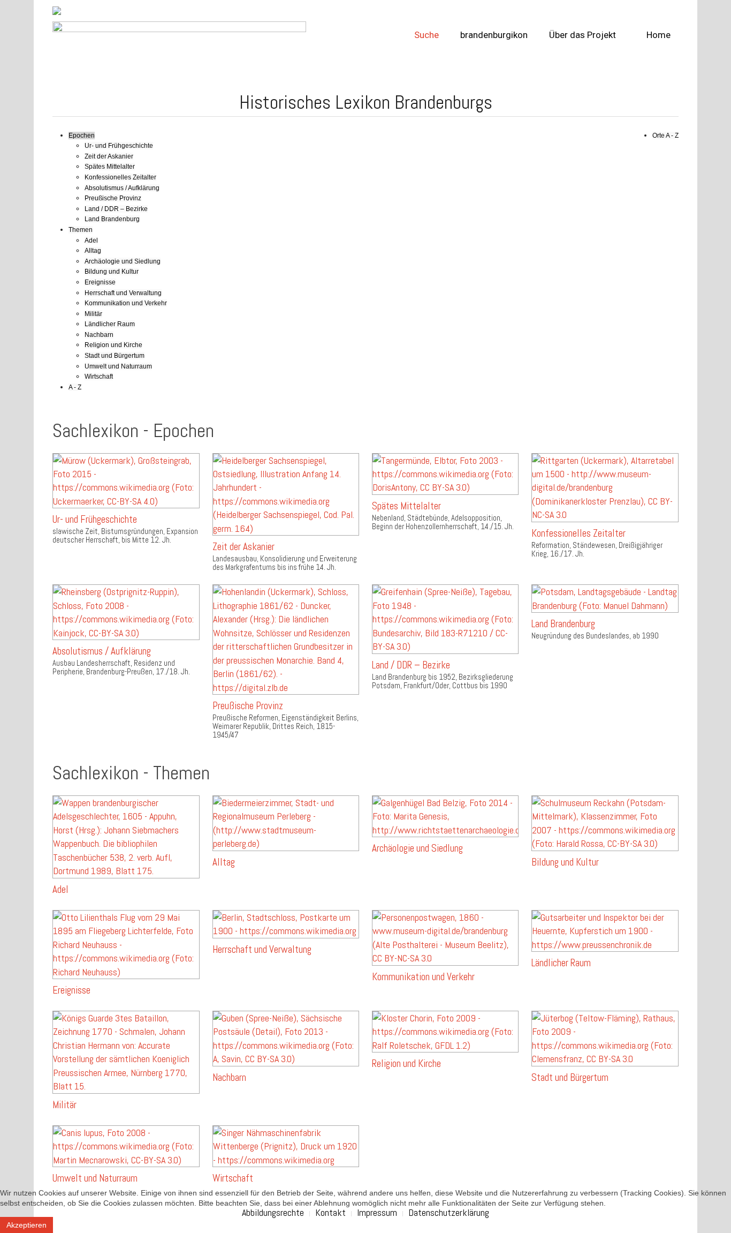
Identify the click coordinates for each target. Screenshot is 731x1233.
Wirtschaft (99, 376)
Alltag (93, 250)
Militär (93, 314)
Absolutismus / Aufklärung (122, 188)
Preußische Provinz (113, 198)
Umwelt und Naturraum (118, 366)
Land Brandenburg (112, 219)
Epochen (81, 135)
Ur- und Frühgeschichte (119, 145)
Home (657, 34)
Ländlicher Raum (110, 324)
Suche (426, 34)
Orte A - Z (665, 135)
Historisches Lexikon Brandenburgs (365, 102)
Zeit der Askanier (109, 156)
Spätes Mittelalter (110, 166)
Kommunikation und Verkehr (126, 303)
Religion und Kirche (113, 345)
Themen (80, 230)
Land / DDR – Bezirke (116, 209)
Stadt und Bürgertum (114, 355)
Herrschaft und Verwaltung (123, 293)
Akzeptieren (26, 1225)
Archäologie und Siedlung (123, 261)
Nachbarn (99, 335)
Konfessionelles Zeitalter (120, 177)
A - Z (74, 387)
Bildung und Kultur (112, 271)
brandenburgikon (494, 34)
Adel (91, 240)
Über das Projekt (582, 34)
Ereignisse (100, 282)
